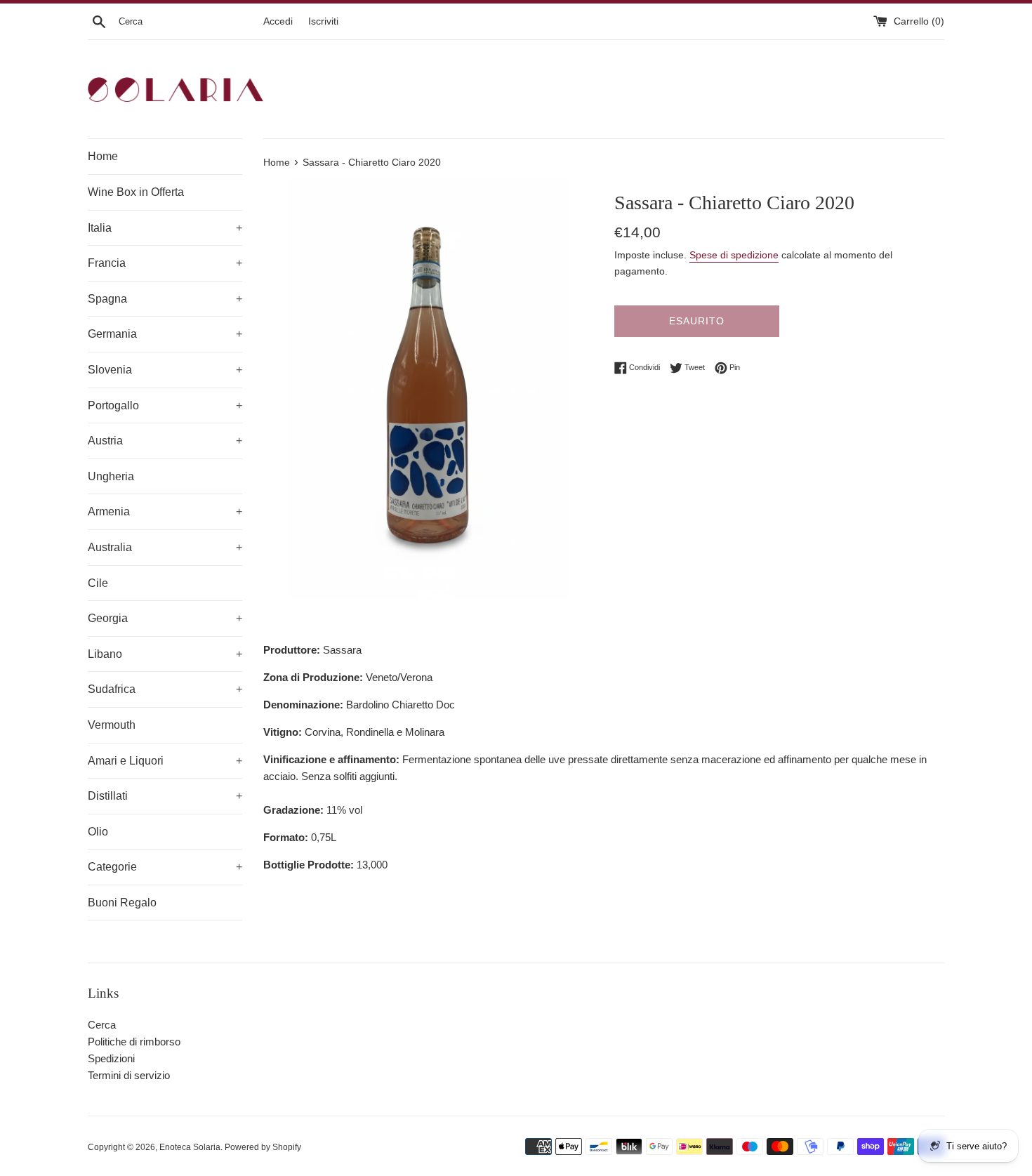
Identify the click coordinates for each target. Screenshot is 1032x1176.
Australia (165, 547)
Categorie (165, 867)
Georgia (165, 618)
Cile (98, 583)
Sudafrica (165, 689)
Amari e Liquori (165, 761)
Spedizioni (111, 1058)
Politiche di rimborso (134, 1042)
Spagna (165, 299)
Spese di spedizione (734, 254)
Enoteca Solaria (189, 1147)
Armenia (165, 511)
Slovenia (165, 370)
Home (103, 156)
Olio (98, 832)
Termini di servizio (129, 1075)
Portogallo (165, 405)
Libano (165, 654)
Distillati (165, 796)
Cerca (102, 1025)
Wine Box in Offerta (136, 192)
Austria (165, 441)
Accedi (278, 21)
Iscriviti (323, 21)
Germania (165, 334)
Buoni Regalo (122, 903)
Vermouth (111, 725)
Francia (165, 263)
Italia (165, 228)
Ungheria (111, 476)
